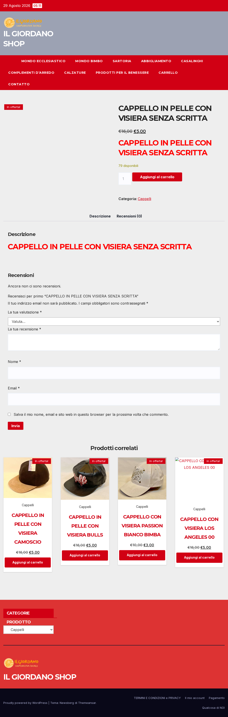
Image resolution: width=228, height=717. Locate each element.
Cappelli (144, 199)
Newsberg (67, 703)
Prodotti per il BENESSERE (122, 73)
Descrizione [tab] (100, 216)
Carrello (168, 73)
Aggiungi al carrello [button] (27, 562)
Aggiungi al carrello (157, 177)
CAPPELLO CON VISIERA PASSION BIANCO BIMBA (142, 526)
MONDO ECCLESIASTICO (43, 61)
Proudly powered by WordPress (25, 703)
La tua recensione (24, 329)
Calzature (75, 73)
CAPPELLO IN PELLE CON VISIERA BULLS (85, 526)
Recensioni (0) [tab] (129, 216)
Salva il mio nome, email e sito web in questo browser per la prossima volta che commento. (91, 414)
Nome (14, 361)
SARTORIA (122, 61)
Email (14, 388)
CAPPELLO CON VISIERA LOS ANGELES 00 (199, 528)
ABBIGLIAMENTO (156, 61)
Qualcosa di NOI (213, 707)
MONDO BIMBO (89, 61)
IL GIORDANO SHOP (39, 677)
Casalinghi (192, 61)
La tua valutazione (25, 312)
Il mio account (195, 698)
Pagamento (217, 698)
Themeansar (87, 703)
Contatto (19, 84)
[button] (213, 72)
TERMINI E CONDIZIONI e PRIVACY (157, 698)
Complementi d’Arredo (31, 73)
